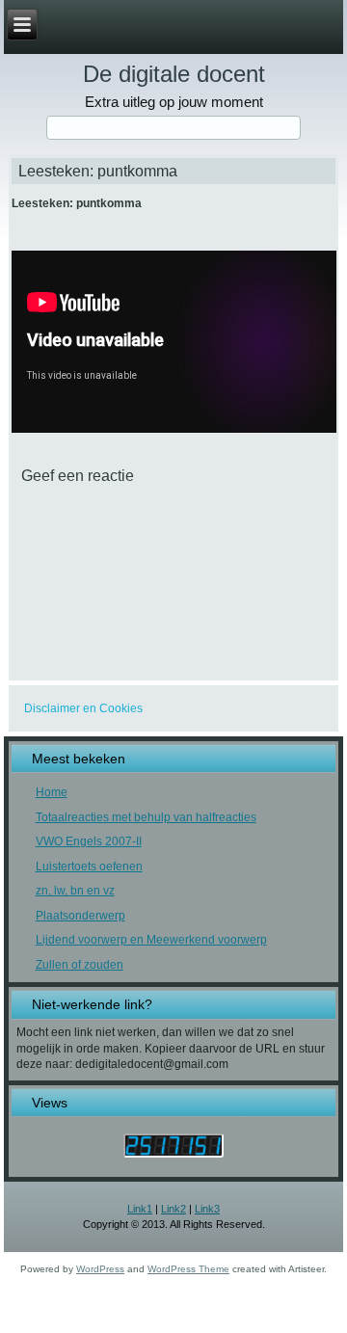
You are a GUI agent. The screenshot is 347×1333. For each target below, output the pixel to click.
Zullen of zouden (79, 965)
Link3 (207, 1208)
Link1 (139, 1208)
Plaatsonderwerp (80, 915)
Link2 (173, 1208)
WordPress (100, 1269)
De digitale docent (174, 74)
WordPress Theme (188, 1269)
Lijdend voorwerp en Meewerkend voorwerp (151, 939)
